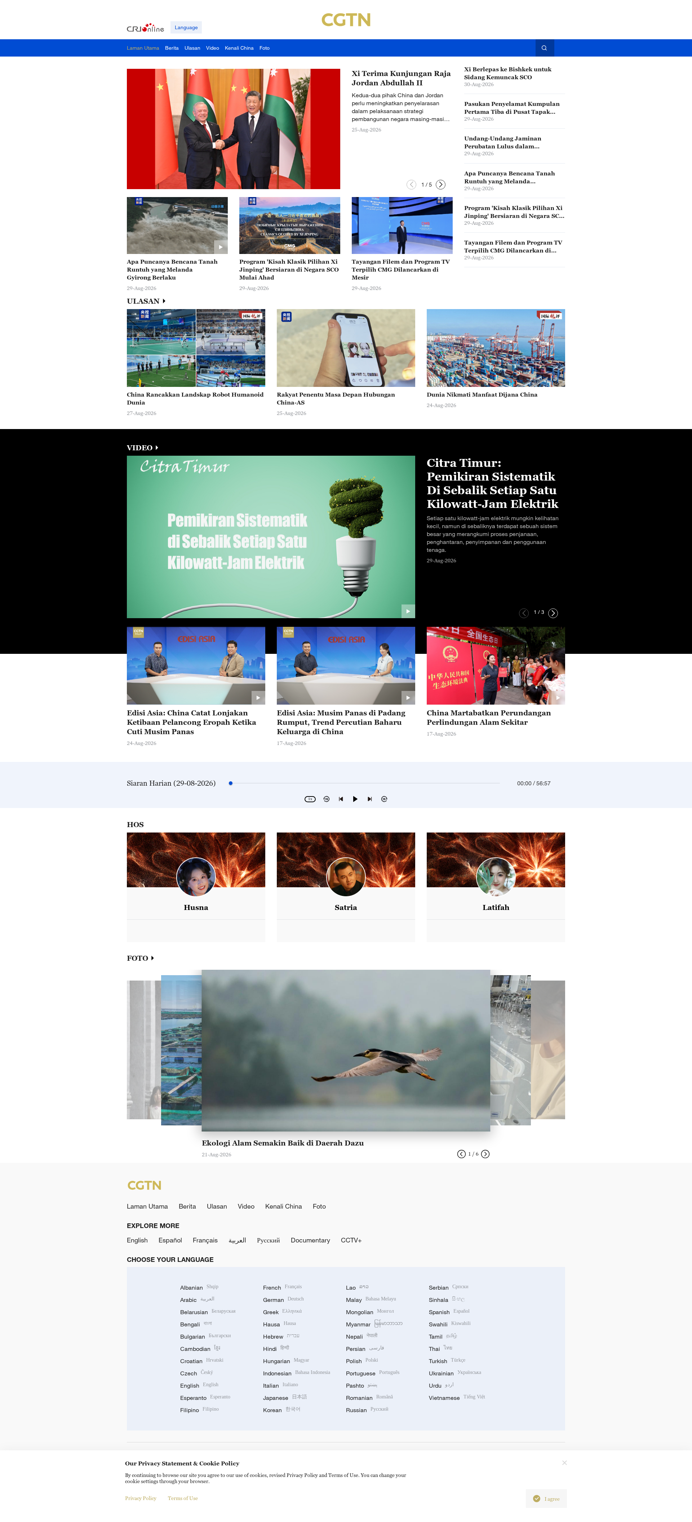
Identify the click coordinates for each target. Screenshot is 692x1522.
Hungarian (286, 1361)
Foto (319, 1206)
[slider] (230, 783)
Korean (282, 1410)
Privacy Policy (140, 1498)
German (283, 1299)
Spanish (449, 1312)
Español (170, 1240)
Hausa (279, 1324)
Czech (196, 1373)
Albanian (199, 1287)
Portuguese (372, 1373)
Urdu (441, 1385)
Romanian (369, 1397)
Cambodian (200, 1348)
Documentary (310, 1240)
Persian (365, 1348)
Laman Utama (147, 1206)
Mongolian (370, 1312)
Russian (367, 1410)
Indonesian (296, 1373)
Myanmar (374, 1324)
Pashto (361, 1385)
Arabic (197, 1299)
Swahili (450, 1324)
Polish (362, 1361)
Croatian (201, 1361)
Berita (187, 1206)
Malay (371, 1299)
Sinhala (447, 1299)
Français (205, 1240)
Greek (282, 1312)
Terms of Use (183, 1498)
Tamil (443, 1336)
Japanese (285, 1397)
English (137, 1240)
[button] (411, 184)
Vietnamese (457, 1397)
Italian (280, 1385)
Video (246, 1206)
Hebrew (281, 1336)
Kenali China (283, 1206)
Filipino (199, 1410)
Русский (268, 1240)
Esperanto (205, 1397)
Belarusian (207, 1312)
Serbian (449, 1287)
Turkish (447, 1361)
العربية (237, 1240)
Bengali (196, 1324)
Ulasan (217, 1206)
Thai (440, 1348)
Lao (357, 1287)
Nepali (361, 1336)
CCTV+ (351, 1240)
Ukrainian (455, 1373)
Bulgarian (205, 1336)
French (282, 1287)
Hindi (276, 1348)
